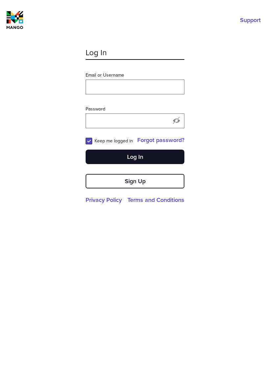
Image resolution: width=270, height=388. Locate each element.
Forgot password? (160, 140)
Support (250, 20)
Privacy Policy (104, 200)
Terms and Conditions (155, 200)
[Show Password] (176, 121)
